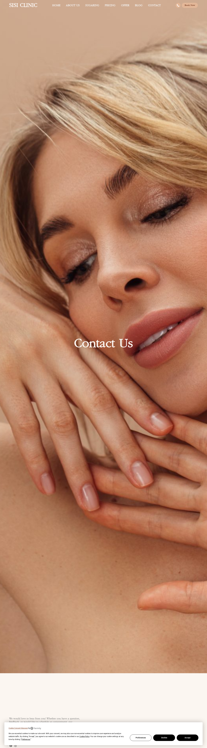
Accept (188, 738)
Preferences (141, 738)
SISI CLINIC (23, 5)
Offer (125, 5)
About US (73, 5)
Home (56, 5)
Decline (164, 738)
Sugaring (92, 5)
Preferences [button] (25, 739)
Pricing (110, 5)
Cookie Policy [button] (84, 736)
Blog (139, 5)
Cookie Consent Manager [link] (18, 728)
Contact (154, 5)
